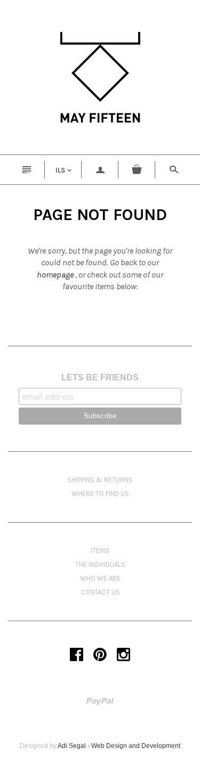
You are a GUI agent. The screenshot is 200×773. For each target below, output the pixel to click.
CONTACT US (100, 592)
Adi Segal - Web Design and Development (119, 746)
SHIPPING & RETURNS (100, 480)
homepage (55, 275)
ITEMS (100, 551)
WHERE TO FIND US (100, 494)
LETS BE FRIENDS (100, 377)
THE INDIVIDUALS (100, 564)
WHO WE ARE (100, 578)
